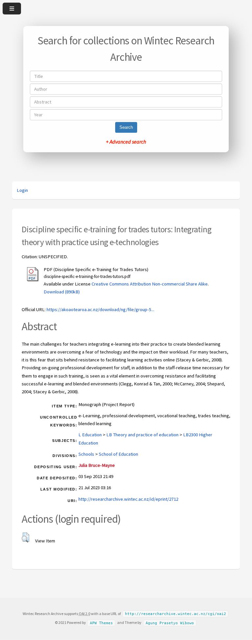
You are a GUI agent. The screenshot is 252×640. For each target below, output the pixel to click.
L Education (90, 435)
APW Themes (101, 623)
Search (126, 127)
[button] (25, 537)
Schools (86, 454)
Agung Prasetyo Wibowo (170, 623)
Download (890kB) (62, 292)
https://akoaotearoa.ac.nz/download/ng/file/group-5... (100, 309)
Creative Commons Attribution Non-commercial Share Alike (150, 284)
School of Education (118, 454)
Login (22, 190)
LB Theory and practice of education (142, 435)
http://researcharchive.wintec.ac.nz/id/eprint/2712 (128, 499)
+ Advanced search (126, 141)
